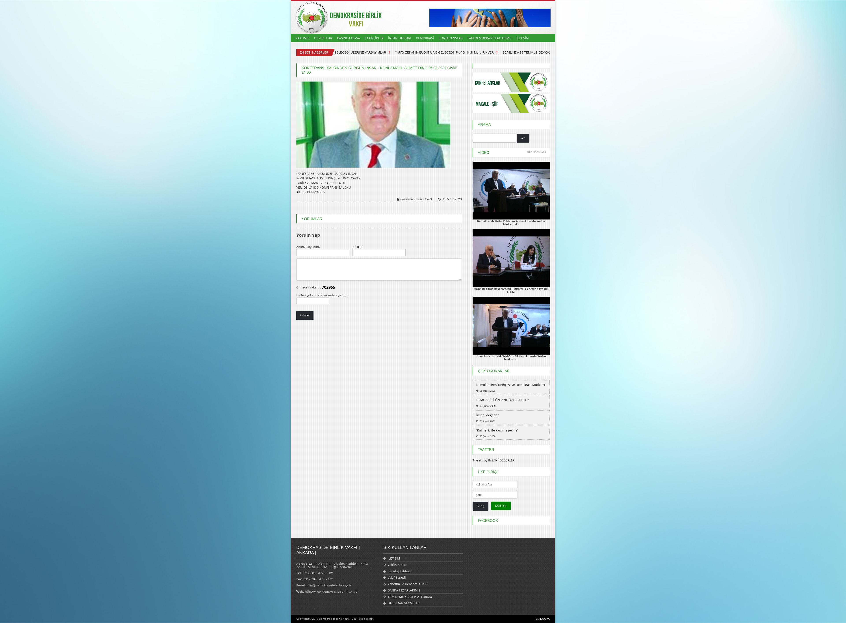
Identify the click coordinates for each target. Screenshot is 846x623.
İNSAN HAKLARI (399, 38)
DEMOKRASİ (425, 38)
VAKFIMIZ (302, 38)
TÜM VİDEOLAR (535, 152)
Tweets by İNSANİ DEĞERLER (494, 460)
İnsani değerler (487, 415)
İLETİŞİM (522, 38)
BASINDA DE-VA (348, 38)
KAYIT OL (501, 506)
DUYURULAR (323, 38)
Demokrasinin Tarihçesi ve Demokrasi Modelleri (511, 385)
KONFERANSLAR (450, 38)
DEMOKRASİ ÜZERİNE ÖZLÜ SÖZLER (502, 400)
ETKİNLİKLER (374, 38)
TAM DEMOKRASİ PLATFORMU (489, 38)
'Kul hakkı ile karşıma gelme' (497, 430)
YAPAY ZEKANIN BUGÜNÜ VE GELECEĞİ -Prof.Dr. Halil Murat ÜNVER (418, 52)
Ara (523, 138)
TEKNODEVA (542, 619)
